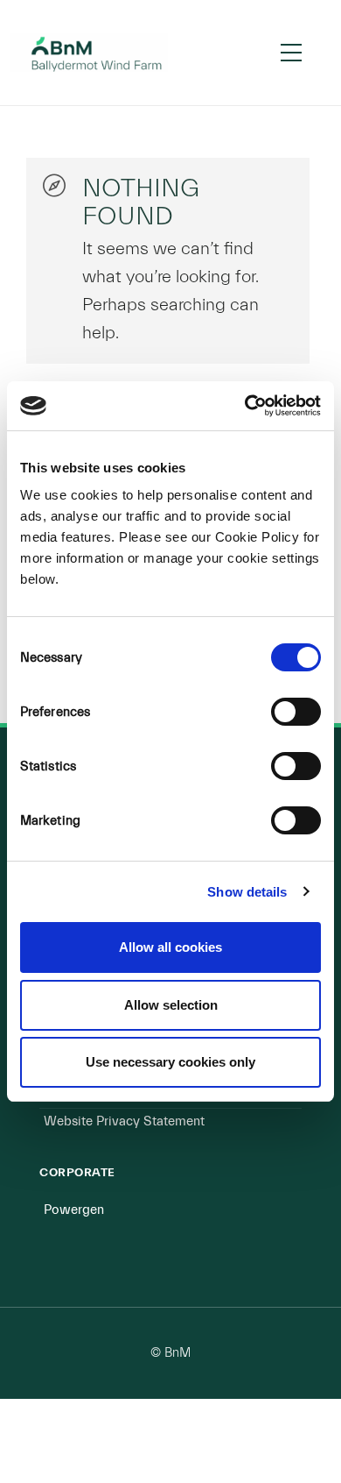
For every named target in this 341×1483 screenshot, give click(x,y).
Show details (247, 891)
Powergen (74, 1210)
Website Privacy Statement (124, 1121)
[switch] (296, 712)
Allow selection (171, 1004)
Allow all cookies (170, 947)
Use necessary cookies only (170, 1061)
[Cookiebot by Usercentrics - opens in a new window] (245, 405)
